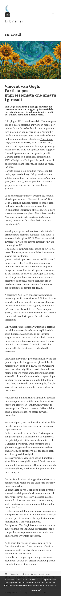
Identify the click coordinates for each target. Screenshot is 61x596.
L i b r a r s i (14, 21)
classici (41, 574)
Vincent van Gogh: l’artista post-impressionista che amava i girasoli (30, 93)
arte (35, 574)
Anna (27, 574)
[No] (57, 585)
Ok (21, 590)
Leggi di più (35, 590)
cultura (47, 574)
